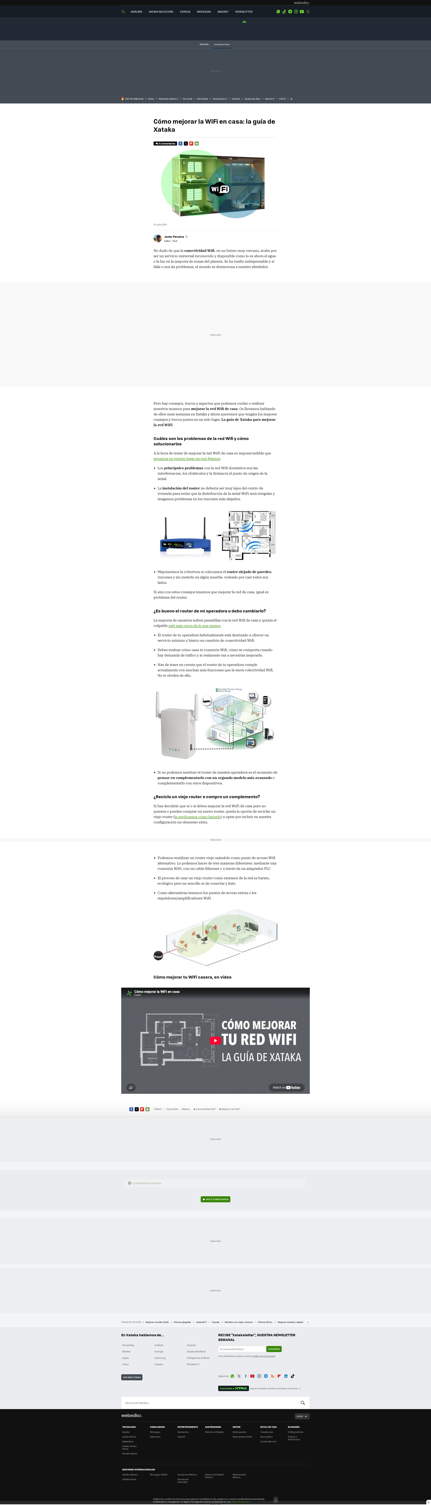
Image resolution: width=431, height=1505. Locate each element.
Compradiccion (268, 1441)
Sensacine (183, 1431)
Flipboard (191, 143)
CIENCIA (185, 11)
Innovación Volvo (221, 44)
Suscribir (274, 1349)
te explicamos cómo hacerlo (198, 816)
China (151, 98)
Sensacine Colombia (183, 1480)
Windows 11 (193, 1364)
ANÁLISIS (136, 11)
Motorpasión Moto (242, 1436)
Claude (216, 1322)
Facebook (180, 143)
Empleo (159, 1364)
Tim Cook (187, 98)
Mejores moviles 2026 (157, 1322)
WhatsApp (278, 12)
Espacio (191, 1345)
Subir (299, 1416)
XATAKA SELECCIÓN (161, 11)
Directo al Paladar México (214, 1476)
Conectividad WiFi (206, 1109)
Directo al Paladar (214, 1431)
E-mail (197, 143)
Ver (217, 1199)
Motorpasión (239, 1431)
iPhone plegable (182, 1322)
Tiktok (284, 12)
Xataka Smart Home (129, 1447)
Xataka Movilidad (196, 1351)
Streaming (128, 1345)
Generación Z (220, 98)
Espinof (181, 1436)
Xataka (126, 1431)
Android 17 (201, 1322)
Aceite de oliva (252, 98)
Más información (241, 1501)
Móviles (126, 1351)
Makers (186, 1109)
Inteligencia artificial (198, 1357)
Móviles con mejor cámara (239, 1322)
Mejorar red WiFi (231, 1109)
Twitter (308, 12)
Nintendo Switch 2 (168, 98)
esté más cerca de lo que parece (194, 625)
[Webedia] (302, 3)
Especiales (172, 1109)
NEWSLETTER (244, 11)
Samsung (160, 1357)
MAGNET (223, 11)
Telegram (290, 12)
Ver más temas (132, 1377)
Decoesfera (266, 1436)
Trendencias (266, 1431)
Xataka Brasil (129, 1479)
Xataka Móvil (129, 1436)
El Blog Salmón (295, 1431)
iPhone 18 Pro (265, 1322)
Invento (236, 98)
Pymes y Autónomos (294, 1438)
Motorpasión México (239, 1476)
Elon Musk (202, 98)
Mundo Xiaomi (129, 1453)
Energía (159, 1351)
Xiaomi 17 (269, 98)
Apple (125, 1357)
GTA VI (282, 98)
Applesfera (128, 1441)
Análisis (159, 1345)
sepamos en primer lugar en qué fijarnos (187, 458)
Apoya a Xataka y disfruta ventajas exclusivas (274, 1388)
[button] (175, 237)
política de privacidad (264, 1356)
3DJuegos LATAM (158, 1474)
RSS (272, 1375)
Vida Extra (155, 1436)
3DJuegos (155, 1431)
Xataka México (130, 1474)
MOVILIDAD (204, 11)
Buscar (303, 1403)
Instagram (296, 12)
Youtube (302, 12)
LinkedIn (286, 1375)
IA (291, 98)
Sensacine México (187, 1474)
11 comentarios (167, 143)
